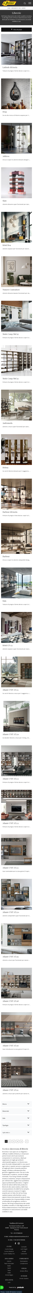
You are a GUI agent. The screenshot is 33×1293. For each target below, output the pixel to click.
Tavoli (9, 1270)
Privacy (3, 1292)
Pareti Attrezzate (9, 1263)
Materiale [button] (5, 1111)
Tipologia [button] (5, 1125)
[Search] (24, 3)
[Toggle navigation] (29, 3)
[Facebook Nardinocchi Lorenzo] (15, 1243)
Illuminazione (24, 1261)
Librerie (23, 8)
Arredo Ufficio (24, 1271)
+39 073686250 (17, 1233)
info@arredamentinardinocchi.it (19, 1236)
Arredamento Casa (16, 8)
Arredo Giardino (23, 1278)
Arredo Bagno (9, 1275)
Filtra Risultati (17, 29)
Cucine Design (9, 1249)
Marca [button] (4, 1104)
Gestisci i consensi (17, 1292)
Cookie (8, 1292)
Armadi (24, 1251)
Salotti (9, 1268)
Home (9, 8)
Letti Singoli (24, 1249)
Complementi (24, 1263)
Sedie (9, 1273)
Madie (9, 1266)
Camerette (24, 1254)
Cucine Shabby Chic (9, 1254)
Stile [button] (3, 1118)
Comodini (24, 1247)
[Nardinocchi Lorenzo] (9, 3)
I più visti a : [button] (6, 1132)
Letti (9, 1282)
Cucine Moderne (9, 1251)
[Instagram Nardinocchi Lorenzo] (18, 1243)
